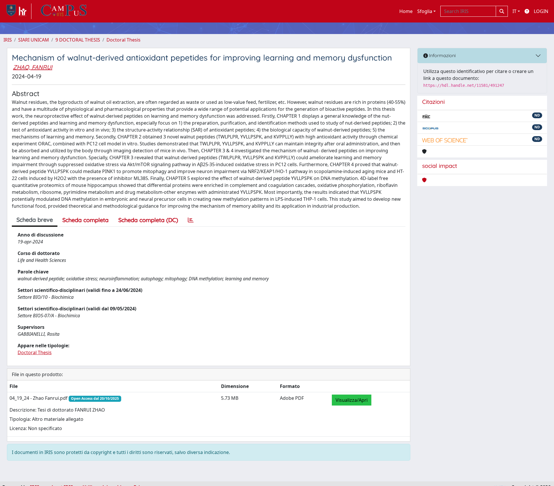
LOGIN (541, 11)
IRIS (7, 40)
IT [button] (514, 11)
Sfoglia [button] (424, 11)
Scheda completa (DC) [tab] (148, 220)
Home (406, 11)
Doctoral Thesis (123, 40)
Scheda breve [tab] (34, 219)
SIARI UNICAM (33, 40)
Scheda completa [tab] (85, 220)
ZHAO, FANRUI (32, 67)
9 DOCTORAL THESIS (77, 40)
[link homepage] (17, 11)
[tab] (191, 220)
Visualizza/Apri (352, 400)
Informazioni (442, 55)
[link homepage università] (63, 11)
